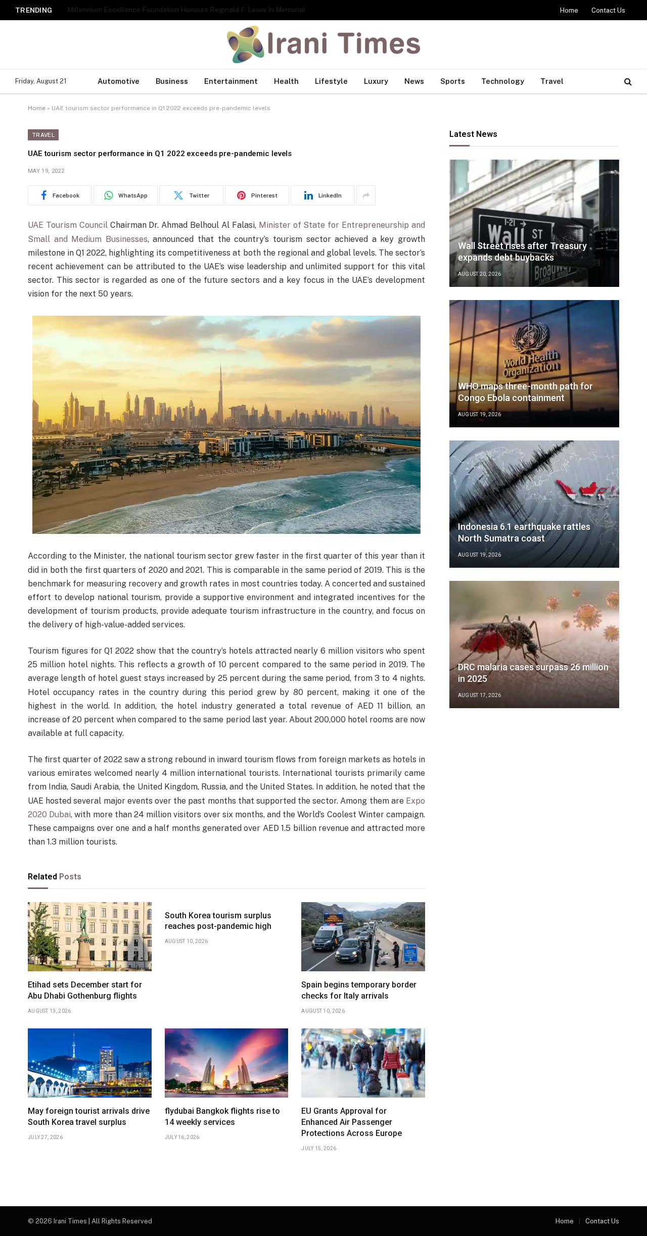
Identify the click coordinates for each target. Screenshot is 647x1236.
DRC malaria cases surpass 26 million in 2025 (533, 673)
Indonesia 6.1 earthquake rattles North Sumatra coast (524, 532)
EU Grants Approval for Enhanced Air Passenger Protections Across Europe (351, 1122)
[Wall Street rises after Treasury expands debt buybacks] (534, 223)
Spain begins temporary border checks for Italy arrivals (359, 990)
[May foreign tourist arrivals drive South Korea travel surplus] (90, 1063)
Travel (552, 81)
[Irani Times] (323, 44)
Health (286, 81)
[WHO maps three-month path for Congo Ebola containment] (534, 363)
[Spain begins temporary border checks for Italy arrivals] (363, 937)
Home (573, 10)
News (414, 81)
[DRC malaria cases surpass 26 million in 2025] (534, 644)
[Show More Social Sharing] (366, 195)
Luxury (376, 81)
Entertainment (231, 81)
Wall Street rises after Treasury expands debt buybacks (522, 251)
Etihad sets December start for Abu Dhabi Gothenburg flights (85, 990)
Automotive (119, 81)
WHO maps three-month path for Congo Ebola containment (525, 392)
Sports (452, 81)
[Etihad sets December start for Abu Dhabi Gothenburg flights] (90, 937)
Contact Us (607, 10)
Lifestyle (331, 81)
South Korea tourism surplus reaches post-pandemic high (218, 921)
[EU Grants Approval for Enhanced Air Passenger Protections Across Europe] (363, 1063)
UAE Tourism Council (68, 225)
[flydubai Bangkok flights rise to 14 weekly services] (227, 1063)
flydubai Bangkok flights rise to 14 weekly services (222, 1116)
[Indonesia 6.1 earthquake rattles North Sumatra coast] (534, 504)
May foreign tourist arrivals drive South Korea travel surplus (89, 1116)
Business (172, 81)
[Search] (627, 81)
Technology (502, 81)
